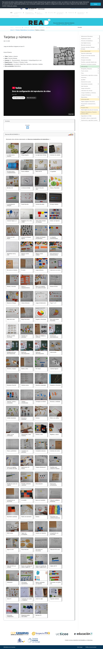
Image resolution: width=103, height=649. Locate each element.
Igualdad (83, 79)
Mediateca (34, 27)
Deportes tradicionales (86, 53)
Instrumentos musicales (86, 84)
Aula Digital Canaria (86, 43)
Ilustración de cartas (86, 81)
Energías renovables (86, 60)
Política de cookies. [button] (12, 6)
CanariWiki (41, 27)
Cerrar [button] (95, 4)
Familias (27, 27)
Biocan (48, 27)
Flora (82, 73)
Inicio (12, 27)
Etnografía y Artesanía (86, 68)
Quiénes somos (14, 16)
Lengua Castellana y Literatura (88, 92)
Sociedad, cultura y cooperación (88, 118)
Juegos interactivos (85, 88)
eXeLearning (84, 66)
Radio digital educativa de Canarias (89, 109)
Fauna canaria (84, 71)
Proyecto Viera (84, 107)
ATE (11, 12)
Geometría (83, 77)
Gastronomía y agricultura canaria (89, 75)
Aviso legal (79, 647)
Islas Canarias (84, 86)
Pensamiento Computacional (29, 13)
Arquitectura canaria (86, 38)
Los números (31, 30)
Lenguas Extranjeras (86, 95)
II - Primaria (17, 30)
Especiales (18, 27)
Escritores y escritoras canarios (88, 64)
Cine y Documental (85, 51)
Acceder (80, 27)
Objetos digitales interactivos (88, 101)
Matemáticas (24, 30)
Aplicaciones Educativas (87, 36)
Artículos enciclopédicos (87, 40)
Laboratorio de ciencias (86, 90)
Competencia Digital (17, 13)
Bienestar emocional (86, 45)
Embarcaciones (85, 57)
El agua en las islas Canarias (88, 55)
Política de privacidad (91, 647)
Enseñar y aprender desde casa (88, 62)
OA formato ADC (85, 99)
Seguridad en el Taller (86, 116)
